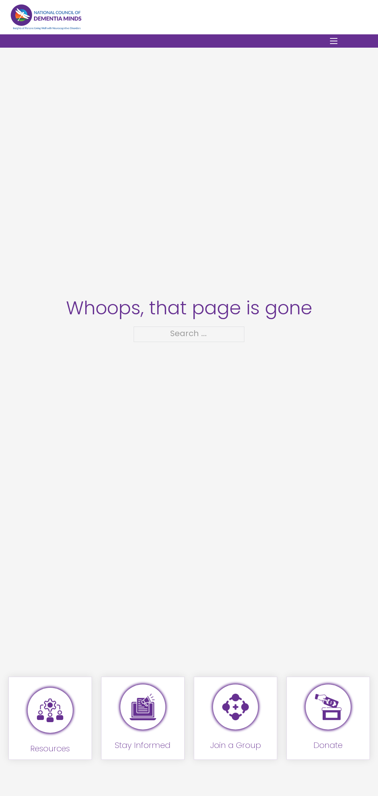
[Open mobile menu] (333, 41)
